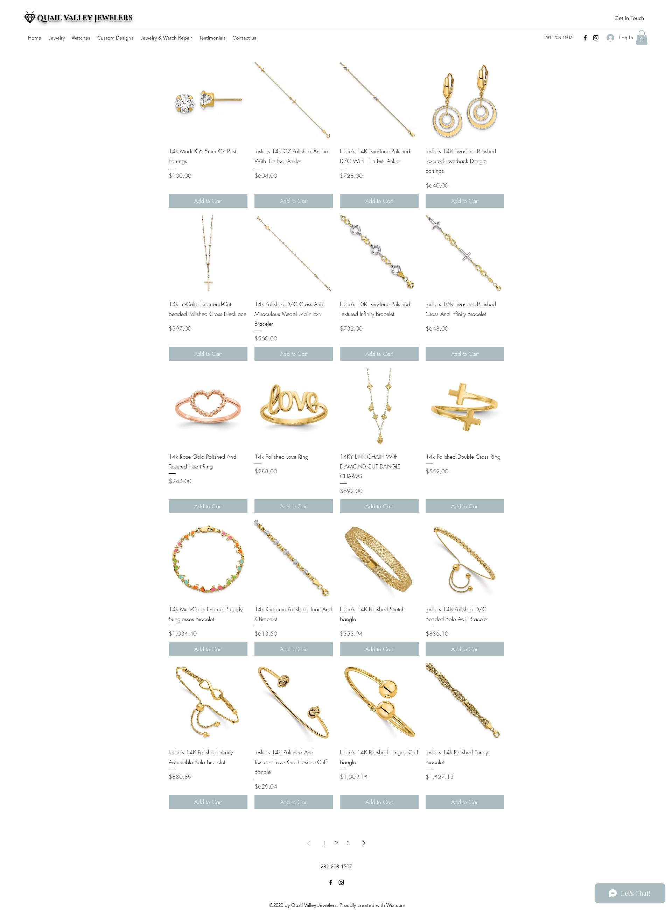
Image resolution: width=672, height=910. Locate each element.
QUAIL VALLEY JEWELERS (85, 18)
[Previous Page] (308, 843)
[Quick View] (208, 101)
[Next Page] (364, 843)
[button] (629, 18)
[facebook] (585, 37)
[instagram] (595, 37)
